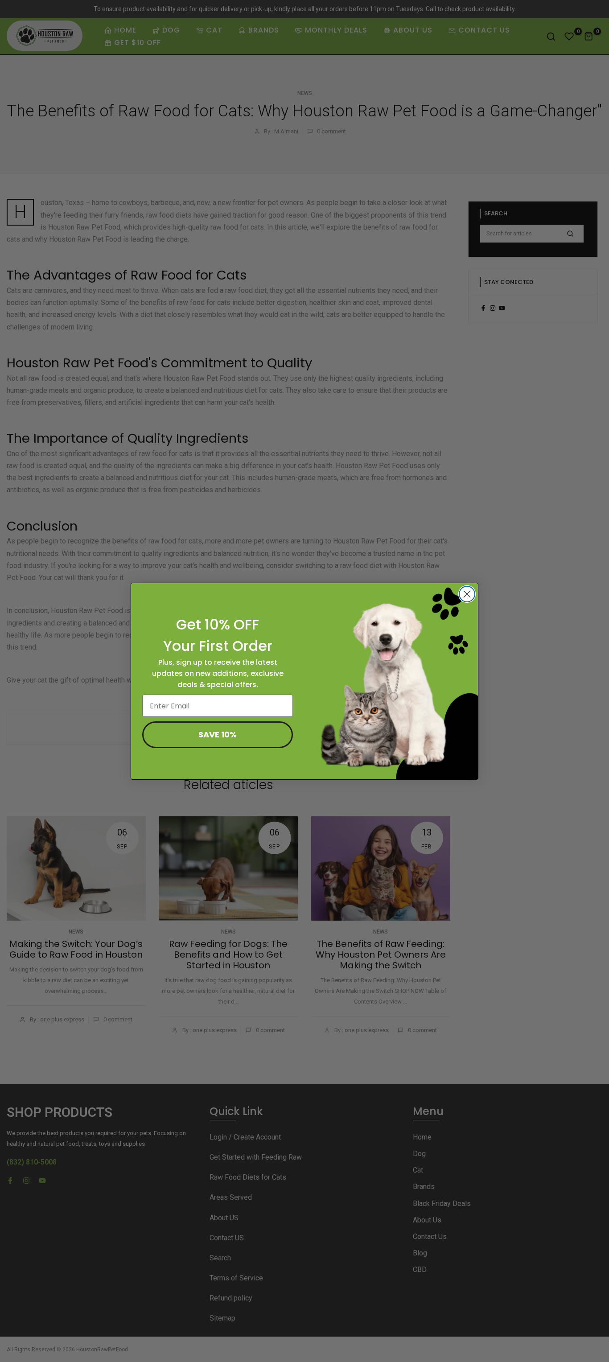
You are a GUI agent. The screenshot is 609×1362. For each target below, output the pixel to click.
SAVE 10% (217, 734)
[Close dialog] (467, 594)
